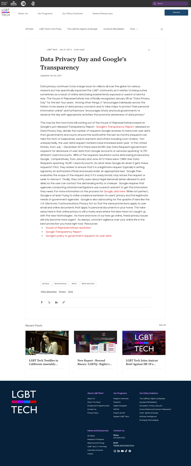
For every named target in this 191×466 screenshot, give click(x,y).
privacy (45, 284)
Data (70, 292)
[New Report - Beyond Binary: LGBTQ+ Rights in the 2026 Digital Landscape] (95, 343)
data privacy (60, 284)
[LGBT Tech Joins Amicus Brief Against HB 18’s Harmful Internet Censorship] (143, 343)
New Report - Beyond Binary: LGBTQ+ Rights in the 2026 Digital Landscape (95, 362)
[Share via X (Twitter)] (49, 302)
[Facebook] (129, 451)
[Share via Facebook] (41, 302)
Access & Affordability (113, 29)
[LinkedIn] (118, 451)
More (132, 29)
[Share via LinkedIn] (56, 302)
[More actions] (149, 49)
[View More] (4, 3)
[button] (23, 13)
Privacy (62, 292)
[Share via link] (63, 302)
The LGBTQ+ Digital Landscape (82, 29)
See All (162, 325)
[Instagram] (114, 451)
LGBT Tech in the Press (50, 29)
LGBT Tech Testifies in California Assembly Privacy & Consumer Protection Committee (43, 362)
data (74, 284)
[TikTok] (126, 451)
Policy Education (49, 292)
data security (87, 284)
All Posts (29, 29)
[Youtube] (122, 451)
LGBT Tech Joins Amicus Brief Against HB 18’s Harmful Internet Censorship (142, 362)
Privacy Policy (92, 413)
